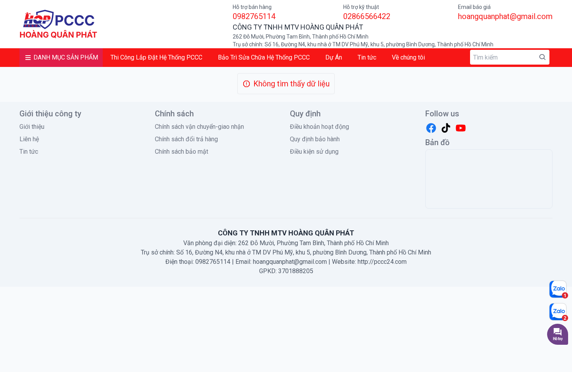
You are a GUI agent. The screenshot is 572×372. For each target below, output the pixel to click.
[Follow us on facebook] (431, 128)
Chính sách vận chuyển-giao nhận (199, 126)
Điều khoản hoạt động (319, 126)
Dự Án (333, 57)
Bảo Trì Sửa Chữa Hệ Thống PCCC (264, 57)
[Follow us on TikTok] (446, 128)
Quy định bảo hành (315, 139)
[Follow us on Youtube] (461, 128)
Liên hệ (29, 139)
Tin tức (367, 57)
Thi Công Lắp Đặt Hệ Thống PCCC (156, 57)
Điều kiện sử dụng (314, 151)
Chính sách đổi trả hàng (186, 139)
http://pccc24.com (382, 261)
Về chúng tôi (408, 57)
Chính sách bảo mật (181, 151)
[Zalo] (558, 289)
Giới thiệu (31, 126)
